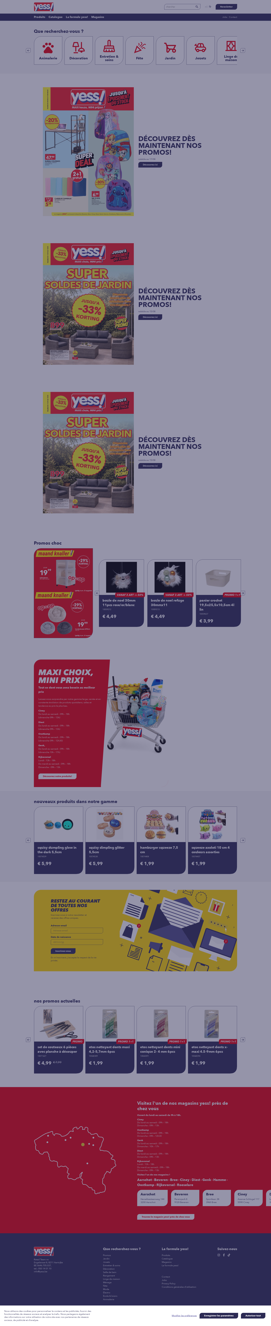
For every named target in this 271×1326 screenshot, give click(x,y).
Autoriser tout (253, 1315)
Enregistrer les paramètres (219, 1315)
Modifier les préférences (184, 1315)
